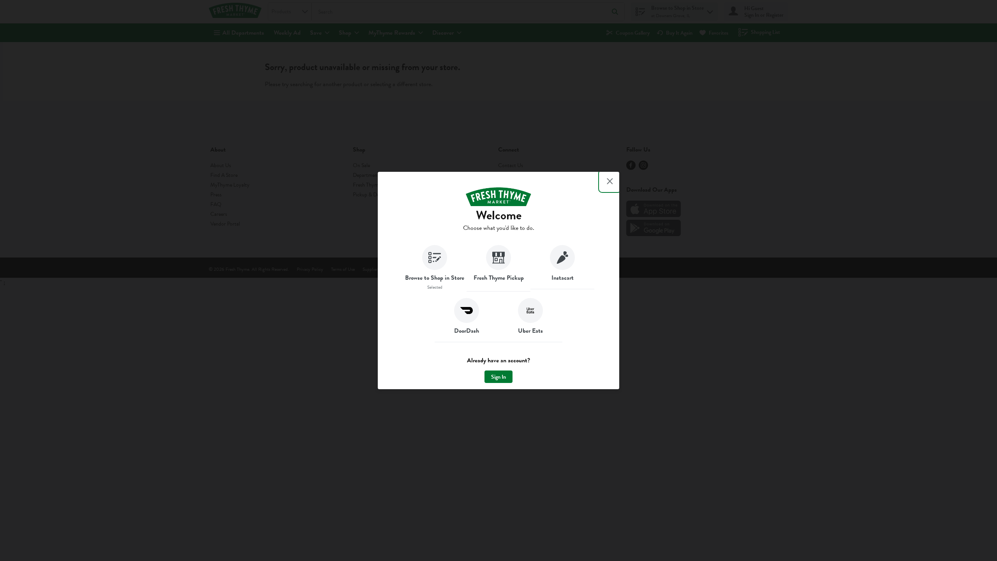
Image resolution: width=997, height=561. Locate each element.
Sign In (498, 377)
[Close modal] (610, 181)
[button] (435, 268)
